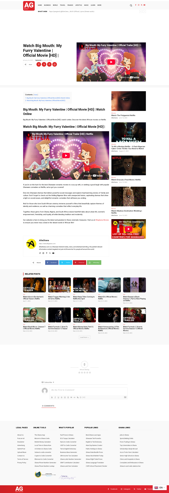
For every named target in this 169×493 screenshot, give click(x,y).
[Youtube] (144, 5)
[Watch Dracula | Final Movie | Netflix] (128, 165)
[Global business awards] (45, 477)
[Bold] (52, 397)
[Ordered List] (64, 397)
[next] (144, 11)
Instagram (127, 489)
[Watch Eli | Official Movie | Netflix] (109, 285)
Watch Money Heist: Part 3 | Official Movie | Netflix (83, 328)
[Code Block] (74, 397)
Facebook (114, 489)
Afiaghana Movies (102, 220)
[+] (84, 397)
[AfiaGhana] (31, 246)
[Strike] (61, 397)
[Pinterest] (49, 64)
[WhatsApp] (54, 64)
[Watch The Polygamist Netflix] (128, 101)
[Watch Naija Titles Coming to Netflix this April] (84, 285)
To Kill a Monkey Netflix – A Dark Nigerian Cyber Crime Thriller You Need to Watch (128, 148)
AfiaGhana (44, 240)
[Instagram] (138, 5)
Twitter (139, 489)
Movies (113, 113)
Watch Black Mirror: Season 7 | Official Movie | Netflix (34, 328)
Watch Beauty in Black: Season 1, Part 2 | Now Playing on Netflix (134, 299)
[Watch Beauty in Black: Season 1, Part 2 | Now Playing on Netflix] (134, 285)
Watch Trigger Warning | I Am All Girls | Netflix (59, 298)
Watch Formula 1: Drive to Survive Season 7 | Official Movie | (133, 329)
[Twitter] (141, 5)
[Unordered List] (68, 397)
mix (24, 294)
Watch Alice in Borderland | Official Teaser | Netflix (33, 298)
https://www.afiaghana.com (47, 243)
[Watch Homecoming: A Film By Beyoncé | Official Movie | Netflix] (109, 314)
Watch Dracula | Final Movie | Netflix (126, 180)
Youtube (150, 489)
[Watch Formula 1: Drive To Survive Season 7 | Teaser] (59, 314)
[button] (131, 5)
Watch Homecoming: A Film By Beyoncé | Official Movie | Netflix (108, 329)
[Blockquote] (71, 397)
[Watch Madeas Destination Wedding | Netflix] (128, 196)
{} (81, 397)
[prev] (140, 11)
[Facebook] (135, 5)
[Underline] (58, 397)
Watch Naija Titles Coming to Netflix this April (84, 298)
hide (35, 95)
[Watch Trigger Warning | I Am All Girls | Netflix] (59, 285)
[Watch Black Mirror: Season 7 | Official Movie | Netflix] (34, 314)
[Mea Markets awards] (67, 479)
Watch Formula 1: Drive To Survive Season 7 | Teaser (58, 328)
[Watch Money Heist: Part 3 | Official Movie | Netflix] (84, 314)
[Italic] (55, 397)
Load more (83, 337)
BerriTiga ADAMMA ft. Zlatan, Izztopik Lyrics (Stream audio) (69, 11)
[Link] (77, 397)
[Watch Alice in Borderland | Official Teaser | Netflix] (34, 285)
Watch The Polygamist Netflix (123, 115)
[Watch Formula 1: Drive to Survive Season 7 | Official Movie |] (134, 314)
